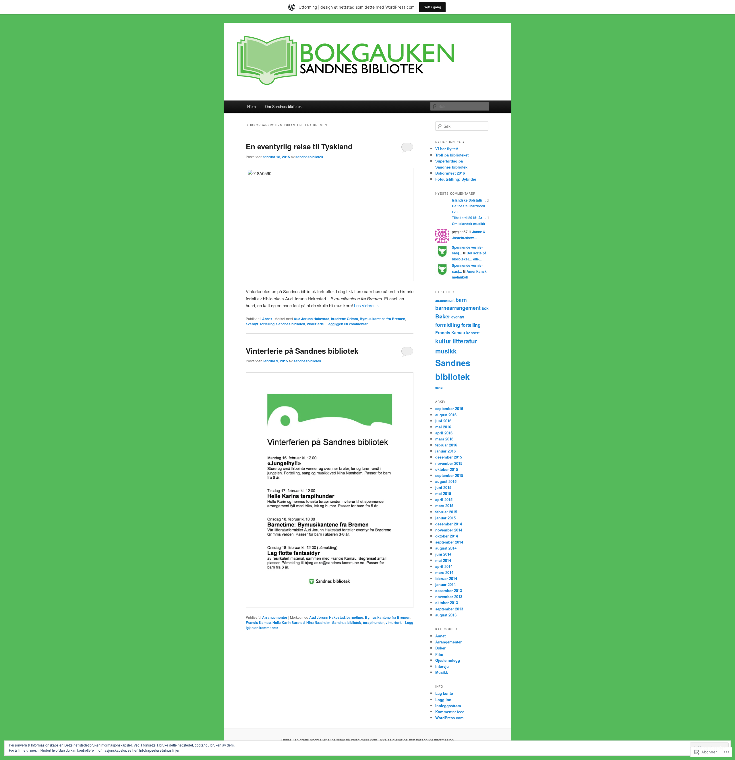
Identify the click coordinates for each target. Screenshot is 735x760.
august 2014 (446, 548)
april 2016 (443, 433)
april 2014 (443, 566)
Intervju (442, 666)
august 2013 (446, 615)
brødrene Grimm (344, 318)
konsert (472, 332)
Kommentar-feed (450, 711)
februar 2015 (446, 512)
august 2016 (446, 414)
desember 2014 (448, 524)
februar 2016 (446, 445)
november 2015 (448, 463)
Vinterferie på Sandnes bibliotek (302, 350)
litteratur (464, 341)
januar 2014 (445, 584)
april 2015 (443, 499)
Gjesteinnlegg (447, 660)
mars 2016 (444, 439)
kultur (443, 341)
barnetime (355, 617)
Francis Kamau (258, 622)
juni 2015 (443, 487)
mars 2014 (444, 572)
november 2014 (448, 530)
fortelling (267, 323)
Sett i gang (432, 7)
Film (439, 654)
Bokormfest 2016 (450, 173)
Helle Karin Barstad (288, 622)
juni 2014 (443, 554)
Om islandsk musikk (468, 223)
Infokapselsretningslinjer (159, 750)
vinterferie (315, 323)
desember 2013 (448, 590)
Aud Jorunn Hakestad (311, 318)
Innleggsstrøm (448, 705)
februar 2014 (446, 578)
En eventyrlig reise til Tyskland (299, 146)
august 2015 (446, 481)
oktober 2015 (446, 469)
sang (439, 387)
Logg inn (443, 699)
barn (461, 299)
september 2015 (449, 475)
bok (485, 308)
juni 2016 (443, 420)
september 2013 (449, 609)
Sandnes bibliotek (290, 323)
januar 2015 (445, 518)
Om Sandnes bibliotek (283, 106)
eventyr (252, 323)
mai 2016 (443, 427)
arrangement (444, 300)
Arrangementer (274, 617)
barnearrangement (458, 307)
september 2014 (449, 542)
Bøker (442, 316)
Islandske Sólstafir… (469, 200)
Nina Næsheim (318, 622)
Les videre (366, 305)
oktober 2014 (446, 536)
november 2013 (448, 596)
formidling (447, 324)
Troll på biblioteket (452, 155)
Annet (267, 318)
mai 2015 (443, 493)
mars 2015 (444, 505)
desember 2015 (448, 457)
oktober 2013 (446, 602)
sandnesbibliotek (309, 156)
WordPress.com (449, 717)
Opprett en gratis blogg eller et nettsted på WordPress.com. (329, 739)
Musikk (441, 672)
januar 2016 (445, 451)
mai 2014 (443, 560)
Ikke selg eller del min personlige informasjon (417, 739)
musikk (446, 350)
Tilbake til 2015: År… (469, 217)
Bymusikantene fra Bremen (382, 318)
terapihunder (373, 622)
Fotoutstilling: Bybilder (455, 179)
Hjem (251, 106)
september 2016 (449, 408)
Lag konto (444, 693)
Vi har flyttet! (446, 148)
